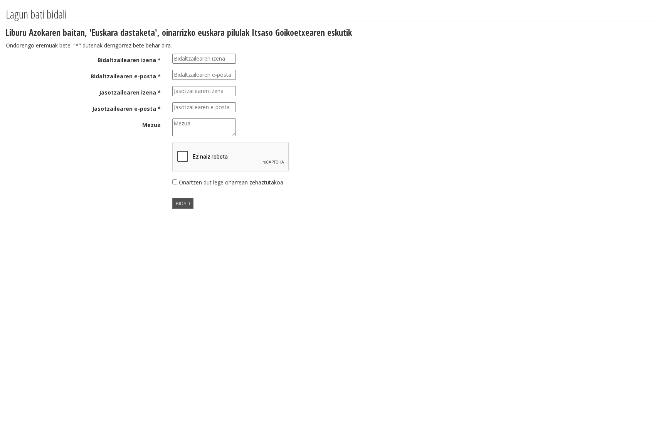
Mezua (151, 124)
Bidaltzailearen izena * (129, 60)
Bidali (183, 203)
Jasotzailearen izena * (130, 92)
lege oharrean (230, 182)
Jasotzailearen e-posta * (126, 108)
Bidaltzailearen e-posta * (126, 76)
